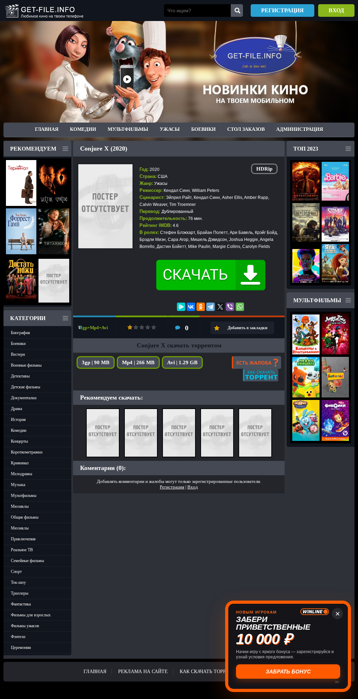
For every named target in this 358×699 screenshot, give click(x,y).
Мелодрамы (21, 474)
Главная (46, 129)
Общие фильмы (24, 517)
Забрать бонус (288, 671)
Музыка (18, 485)
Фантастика (21, 604)
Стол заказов (246, 129)
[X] (220, 307)
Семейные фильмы (27, 561)
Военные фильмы (26, 365)
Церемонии (21, 647)
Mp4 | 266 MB (138, 362)
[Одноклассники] (200, 307)
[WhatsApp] (240, 307)
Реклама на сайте (143, 671)
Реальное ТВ (22, 550)
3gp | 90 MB (95, 362)
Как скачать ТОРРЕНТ (208, 671)
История (18, 419)
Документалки (23, 398)
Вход (336, 10)
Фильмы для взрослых (31, 615)
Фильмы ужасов (25, 626)
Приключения (23, 539)
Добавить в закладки (247, 327)
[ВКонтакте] (191, 307)
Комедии (83, 129)
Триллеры (19, 593)
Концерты (19, 441)
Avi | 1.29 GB (182, 362)
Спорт (16, 571)
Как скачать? (260, 375)
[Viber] (230, 307)
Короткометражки (26, 452)
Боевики (203, 129)
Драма (16, 409)
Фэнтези (18, 637)
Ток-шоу (18, 582)
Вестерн (18, 354)
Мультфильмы (128, 129)
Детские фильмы (25, 387)
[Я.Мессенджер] (181, 307)
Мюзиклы (20, 506)
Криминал (20, 463)
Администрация (299, 129)
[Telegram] (210, 307)
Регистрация (282, 10)
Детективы (20, 376)
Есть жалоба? (256, 362)
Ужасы (170, 129)
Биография (20, 333)
